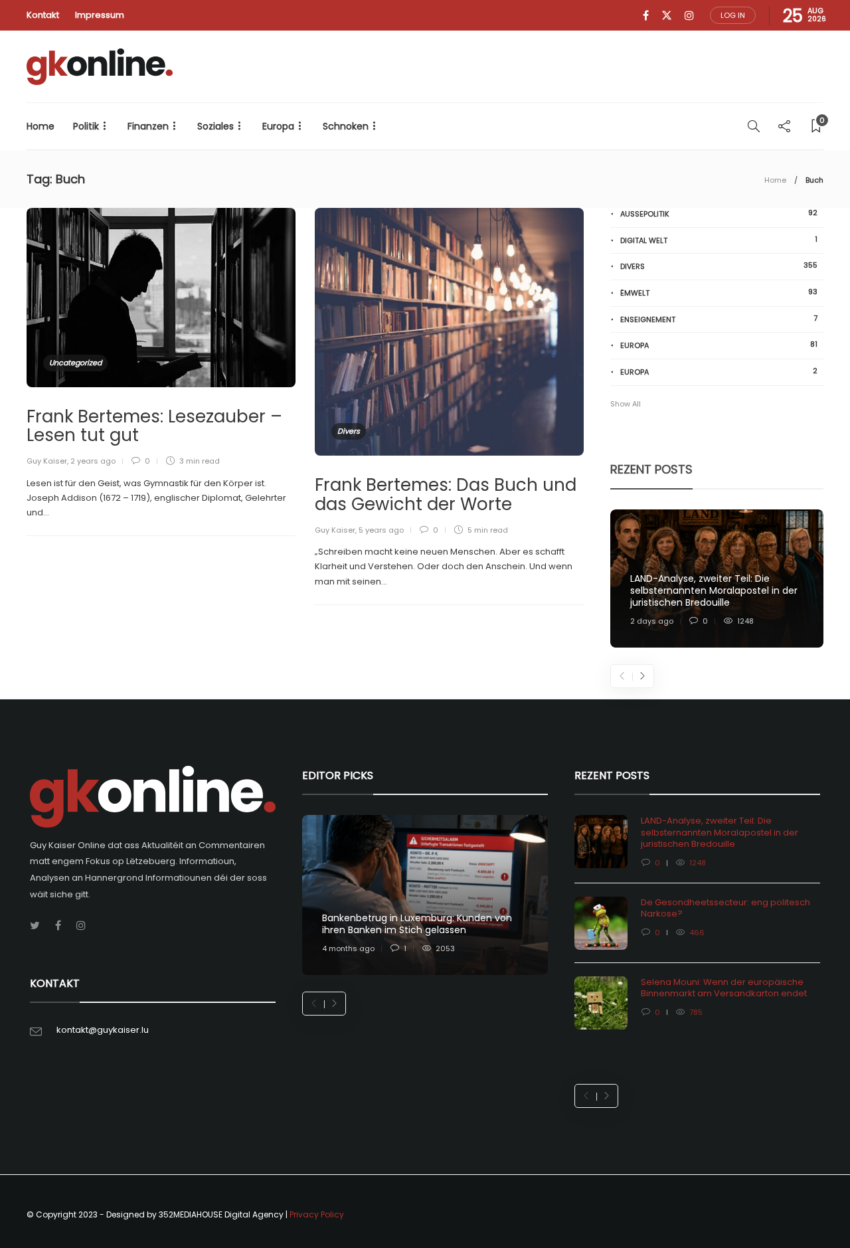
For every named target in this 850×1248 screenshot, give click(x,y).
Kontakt (43, 15)
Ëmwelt (718, 292)
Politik (86, 126)
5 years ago (381, 530)
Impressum (99, 15)
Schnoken (346, 126)
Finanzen (148, 126)
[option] (716, 578)
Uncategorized (75, 362)
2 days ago (651, 621)
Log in (733, 15)
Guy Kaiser (47, 461)
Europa (278, 126)
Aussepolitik (718, 213)
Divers (348, 431)
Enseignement (718, 319)
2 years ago (93, 461)
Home (40, 126)
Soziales (215, 126)
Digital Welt (718, 240)
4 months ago (348, 948)
